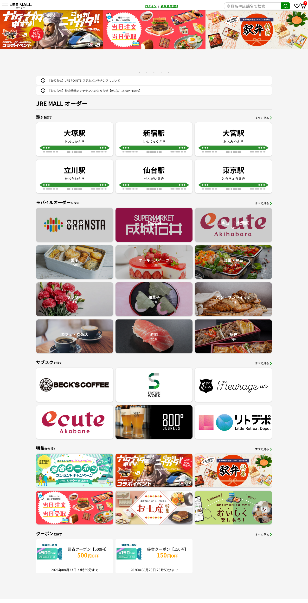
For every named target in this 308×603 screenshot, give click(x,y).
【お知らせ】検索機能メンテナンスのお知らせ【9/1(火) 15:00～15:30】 (95, 90)
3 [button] (154, 72)
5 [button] (168, 72)
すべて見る (262, 118)
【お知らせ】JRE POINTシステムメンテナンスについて (84, 80)
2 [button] (146, 72)
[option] (51, 29)
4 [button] (161, 72)
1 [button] (139, 72)
